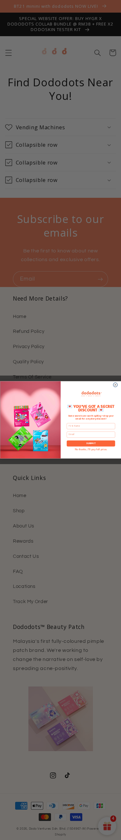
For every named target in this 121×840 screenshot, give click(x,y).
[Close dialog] (115, 385)
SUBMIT (91, 443)
